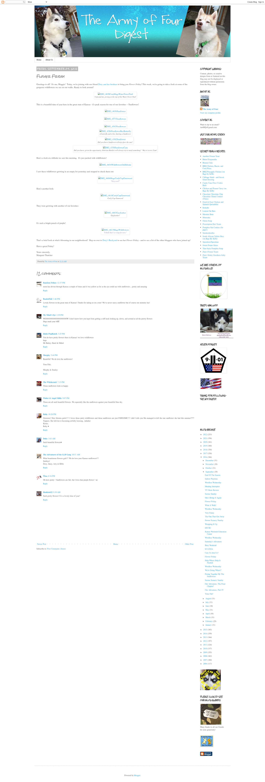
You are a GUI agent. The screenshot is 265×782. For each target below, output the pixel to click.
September (210, 471)
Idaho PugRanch (50, 333)
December (210, 460)
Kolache (206, 207)
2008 (205, 656)
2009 (205, 652)
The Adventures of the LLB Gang (57, 454)
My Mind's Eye (49, 314)
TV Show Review (212, 490)
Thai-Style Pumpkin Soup (213, 248)
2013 (205, 637)
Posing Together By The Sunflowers (214, 575)
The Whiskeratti (50, 382)
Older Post (189, 544)
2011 (205, 644)
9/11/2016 (209, 549)
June (208, 606)
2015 (205, 629)
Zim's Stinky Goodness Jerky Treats (214, 256)
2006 (205, 663)
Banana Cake (208, 162)
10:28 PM (52, 414)
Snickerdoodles (208, 233)
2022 (205, 434)
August (209, 598)
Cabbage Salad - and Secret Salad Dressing (213, 178)
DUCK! (208, 527)
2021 (205, 438)
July (207, 602)
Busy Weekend (210, 545)
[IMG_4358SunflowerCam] (115, 147)
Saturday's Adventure (213, 541)
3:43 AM (51, 438)
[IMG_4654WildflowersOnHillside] (115, 164)
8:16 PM (51, 476)
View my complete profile (210, 112)
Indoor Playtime (211, 478)
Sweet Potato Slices (210, 245)
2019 (205, 445)
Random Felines (49, 282)
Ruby (45, 414)
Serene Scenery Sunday (214, 520)
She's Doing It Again (213, 497)
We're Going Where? (213, 570)
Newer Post (41, 544)
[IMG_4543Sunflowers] (115, 126)
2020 (205, 442)
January (209, 625)
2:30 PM (59, 315)
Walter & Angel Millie (52, 398)
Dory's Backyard (110, 240)
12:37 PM (61, 282)
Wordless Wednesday (213, 482)
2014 (205, 633)
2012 (205, 641)
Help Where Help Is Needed (213, 561)
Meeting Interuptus (212, 486)
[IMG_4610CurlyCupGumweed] (115, 195)
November (210, 464)
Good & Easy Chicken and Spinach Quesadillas (213, 203)
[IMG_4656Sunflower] (115, 111)
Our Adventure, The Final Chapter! (215, 584)
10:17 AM (76, 454)
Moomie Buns (208, 214)
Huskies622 (47, 492)
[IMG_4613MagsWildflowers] (115, 229)
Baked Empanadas (210, 159)
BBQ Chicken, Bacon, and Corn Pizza (213, 167)
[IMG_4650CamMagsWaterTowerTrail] (115, 94)
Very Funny (209, 512)
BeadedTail (47, 298)
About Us (49, 59)
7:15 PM (61, 382)
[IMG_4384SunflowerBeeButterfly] (115, 131)
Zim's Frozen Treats (210, 251)
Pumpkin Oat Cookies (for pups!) (213, 228)
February (209, 621)
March (208, 617)
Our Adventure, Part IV (214, 590)
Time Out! (209, 593)
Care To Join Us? (211, 552)
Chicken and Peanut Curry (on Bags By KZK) (214, 189)
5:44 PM (54, 355)
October (209, 468)
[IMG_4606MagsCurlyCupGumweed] (115, 178)
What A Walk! (210, 505)
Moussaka (206, 217)
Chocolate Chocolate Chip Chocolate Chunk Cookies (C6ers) (213, 196)
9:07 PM (66, 398)
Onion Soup (207, 220)
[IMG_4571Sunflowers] (115, 118)
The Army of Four (210, 109)
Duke (45, 438)
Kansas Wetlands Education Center (215, 532)
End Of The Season (212, 475)
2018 (205, 449)
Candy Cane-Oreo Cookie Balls (213, 184)
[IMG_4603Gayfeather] (115, 212)
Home (39, 59)
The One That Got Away (214, 516)
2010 (205, 648)
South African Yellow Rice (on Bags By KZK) (213, 237)
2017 (205, 453)
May (208, 609)
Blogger (137, 775)
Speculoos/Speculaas (211, 242)
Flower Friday (210, 501)
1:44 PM (56, 299)
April (208, 613)
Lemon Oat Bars (209, 211)
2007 (205, 660)
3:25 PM (61, 333)
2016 (205, 457)
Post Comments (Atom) (56, 548)
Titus (45, 476)
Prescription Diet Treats (212, 224)
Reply (45, 290)
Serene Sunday (211, 493)
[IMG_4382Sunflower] (115, 139)
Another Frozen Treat (211, 156)
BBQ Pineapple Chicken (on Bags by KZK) (214, 172)
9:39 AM (56, 492)
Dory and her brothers (107, 84)
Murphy (46, 355)
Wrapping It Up (211, 524)
